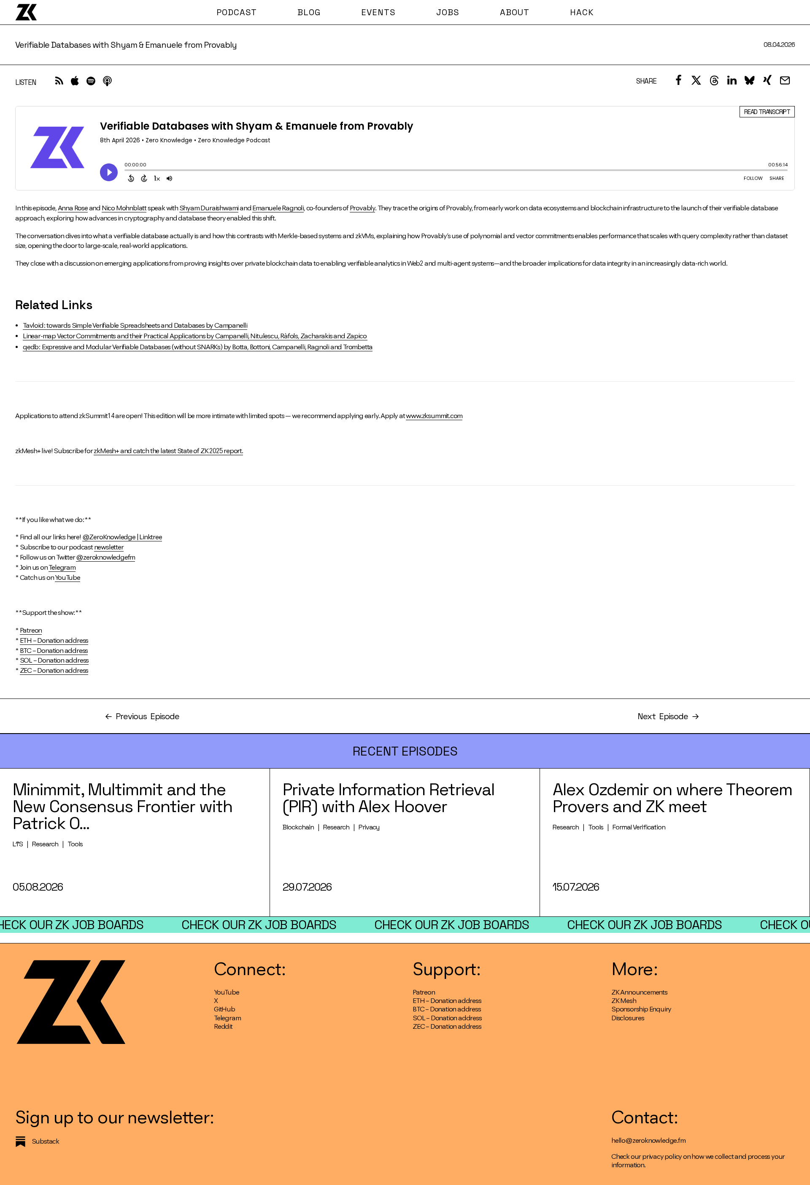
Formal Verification (639, 827)
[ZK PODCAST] (26, 12)
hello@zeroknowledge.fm (648, 1140)
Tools (75, 844)
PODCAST (236, 12)
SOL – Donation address (447, 1018)
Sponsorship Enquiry (641, 1009)
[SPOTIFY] (90, 83)
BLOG (309, 12)
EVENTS (378, 12)
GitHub (224, 1009)
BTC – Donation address (447, 1009)
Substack (45, 1141)
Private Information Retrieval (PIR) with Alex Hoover (388, 798)
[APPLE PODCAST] (75, 83)
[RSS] (59, 83)
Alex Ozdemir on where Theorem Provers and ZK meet (672, 798)
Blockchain (298, 827)
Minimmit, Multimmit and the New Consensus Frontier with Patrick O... (122, 806)
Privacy (369, 827)
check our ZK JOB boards (258, 924)
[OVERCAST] (107, 83)
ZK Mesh (623, 1001)
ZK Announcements (639, 992)
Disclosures (627, 1018)
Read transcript (767, 112)
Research (45, 844)
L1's (18, 844)
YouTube (226, 992)
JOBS (447, 12)
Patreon (424, 992)
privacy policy (662, 1156)
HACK (582, 12)
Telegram (227, 1018)
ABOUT (514, 12)
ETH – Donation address (447, 1001)
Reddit (223, 1026)
